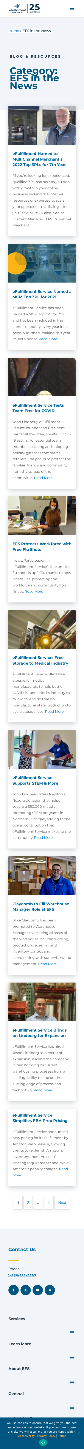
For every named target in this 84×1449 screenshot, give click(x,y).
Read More (48, 339)
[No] (78, 1433)
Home (13, 31)
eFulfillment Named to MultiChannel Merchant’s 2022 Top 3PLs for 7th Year (39, 159)
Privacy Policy (46, 1436)
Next (62, 1203)
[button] (72, 11)
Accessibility (26, 1436)
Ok (43, 1442)
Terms (62, 1436)
